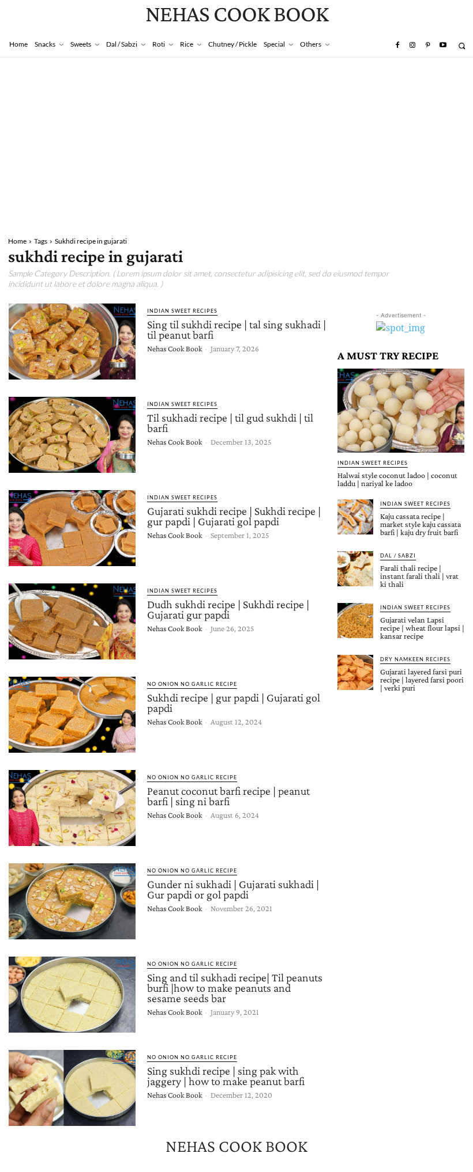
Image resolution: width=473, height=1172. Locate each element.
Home (17, 241)
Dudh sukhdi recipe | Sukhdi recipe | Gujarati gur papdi (228, 609)
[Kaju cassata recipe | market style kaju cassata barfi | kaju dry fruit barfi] (355, 517)
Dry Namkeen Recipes (415, 659)
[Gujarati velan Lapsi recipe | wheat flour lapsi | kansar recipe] (355, 621)
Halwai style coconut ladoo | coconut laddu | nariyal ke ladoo (397, 479)
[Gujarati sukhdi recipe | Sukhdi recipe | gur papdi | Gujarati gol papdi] (72, 528)
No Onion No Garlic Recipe (192, 684)
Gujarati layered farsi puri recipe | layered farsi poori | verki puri (422, 679)
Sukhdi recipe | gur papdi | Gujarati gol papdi (233, 702)
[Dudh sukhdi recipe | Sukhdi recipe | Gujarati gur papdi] (72, 621)
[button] (462, 46)
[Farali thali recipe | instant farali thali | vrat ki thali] (355, 569)
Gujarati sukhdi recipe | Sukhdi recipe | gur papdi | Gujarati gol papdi (234, 516)
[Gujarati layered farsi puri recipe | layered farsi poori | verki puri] (355, 673)
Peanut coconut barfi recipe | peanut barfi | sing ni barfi (228, 795)
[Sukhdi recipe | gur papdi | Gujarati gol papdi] (72, 715)
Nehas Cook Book (174, 348)
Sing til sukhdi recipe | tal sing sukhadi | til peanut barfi (236, 329)
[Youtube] (443, 45)
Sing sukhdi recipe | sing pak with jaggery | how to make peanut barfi (226, 1075)
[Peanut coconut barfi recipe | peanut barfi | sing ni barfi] (72, 808)
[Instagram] (412, 45)
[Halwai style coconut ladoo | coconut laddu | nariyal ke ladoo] (400, 410)
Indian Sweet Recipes (182, 311)
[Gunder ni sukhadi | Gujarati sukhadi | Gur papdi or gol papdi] (72, 901)
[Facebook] (396, 45)
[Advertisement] (236, 144)
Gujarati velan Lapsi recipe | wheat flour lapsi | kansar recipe (422, 627)
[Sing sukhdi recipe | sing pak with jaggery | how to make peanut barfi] (72, 1088)
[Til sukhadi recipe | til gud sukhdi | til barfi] (72, 435)
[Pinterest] (427, 45)
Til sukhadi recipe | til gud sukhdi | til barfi (230, 422)
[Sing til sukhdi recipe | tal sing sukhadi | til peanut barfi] (72, 342)
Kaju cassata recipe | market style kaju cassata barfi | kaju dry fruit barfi (420, 524)
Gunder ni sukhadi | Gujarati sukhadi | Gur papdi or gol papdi (233, 889)
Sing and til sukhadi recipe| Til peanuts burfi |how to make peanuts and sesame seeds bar (234, 987)
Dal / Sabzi (398, 555)
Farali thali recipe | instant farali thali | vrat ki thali (419, 576)
